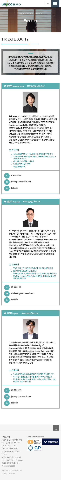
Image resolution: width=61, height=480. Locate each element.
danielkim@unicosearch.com (22, 293)
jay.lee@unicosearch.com (21, 396)
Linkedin (14, 188)
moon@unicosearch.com (21, 182)
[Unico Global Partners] (43, 450)
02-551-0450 (16, 175)
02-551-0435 (16, 287)
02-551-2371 (16, 390)
